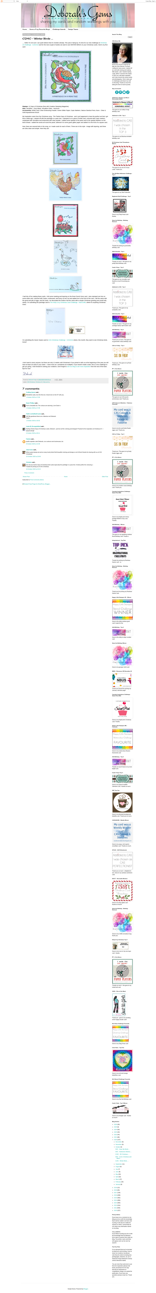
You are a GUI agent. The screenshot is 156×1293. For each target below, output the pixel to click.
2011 (115, 1208)
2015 (115, 1197)
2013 (115, 1202)
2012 (115, 1205)
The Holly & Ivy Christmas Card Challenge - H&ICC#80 (68, 302)
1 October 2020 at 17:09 (33, 397)
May (117, 1174)
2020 (115, 1139)
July (117, 1169)
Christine (29, 462)
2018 (115, 1190)
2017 (115, 1192)
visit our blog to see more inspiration (78, 366)
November (119, 1144)
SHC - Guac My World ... (122, 1149)
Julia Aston (29, 449)
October (118, 1147)
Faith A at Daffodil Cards (33, 414)
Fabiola (28, 439)
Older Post (105, 476)
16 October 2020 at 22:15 (33, 469)
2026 (115, 1124)
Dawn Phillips (30, 403)
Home (25, 29)
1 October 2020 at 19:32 (33, 420)
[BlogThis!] (57, 380)
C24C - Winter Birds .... (122, 1161)
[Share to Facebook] (60, 380)
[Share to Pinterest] (61, 380)
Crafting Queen (30, 392)
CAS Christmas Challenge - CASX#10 (60, 340)
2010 (115, 1210)
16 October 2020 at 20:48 (33, 456)
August (118, 1166)
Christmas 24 (39, 382)
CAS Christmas (31, 382)
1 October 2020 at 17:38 (33, 408)
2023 (115, 1132)
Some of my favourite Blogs (39, 29)
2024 (115, 1129)
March (118, 1179)
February (118, 1182)
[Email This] (55, 380)
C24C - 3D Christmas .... (122, 1154)
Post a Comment (29, 473)
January (118, 1184)
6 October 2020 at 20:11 (33, 433)
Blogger (86, 1289)
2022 (115, 1134)
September (119, 1164)
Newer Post (26, 476)
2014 (115, 1200)
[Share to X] (58, 380)
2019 (115, 1187)
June (117, 1171)
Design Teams (73, 29)
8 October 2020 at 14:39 (33, 444)
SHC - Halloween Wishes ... (123, 1151)
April (117, 1176)
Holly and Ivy (46, 382)
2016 (115, 1195)
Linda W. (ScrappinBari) (33, 426)
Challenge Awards (59, 29)
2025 (115, 1127)
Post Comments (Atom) (37, 479)
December (119, 1142)
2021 (115, 1137)
